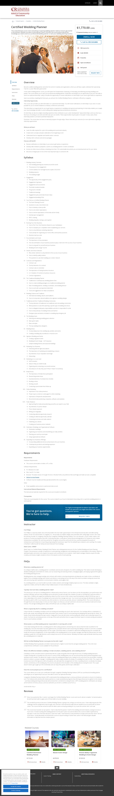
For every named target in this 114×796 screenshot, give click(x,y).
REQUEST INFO (95, 73)
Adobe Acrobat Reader (32, 477)
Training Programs (20, 21)
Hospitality (28, 21)
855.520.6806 (15, 111)
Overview (14, 82)
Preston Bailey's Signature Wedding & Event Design (88, 754)
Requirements (16, 89)
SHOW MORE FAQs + (30, 686)
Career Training (47, 776)
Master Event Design (60, 752)
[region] (15, 782)
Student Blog (77, 776)
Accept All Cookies (16, 786)
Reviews (14, 99)
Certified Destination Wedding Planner (34, 754)
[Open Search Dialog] (100, 3)
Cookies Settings (15, 790)
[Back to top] (57, 773)
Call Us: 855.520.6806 (95, 21)
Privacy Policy (59, 792)
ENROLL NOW (89, 37)
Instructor (15, 92)
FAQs (13, 96)
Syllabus (14, 85)
